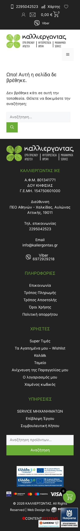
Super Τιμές (40, 341)
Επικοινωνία (40, 285)
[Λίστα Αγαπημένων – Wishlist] (66, 6)
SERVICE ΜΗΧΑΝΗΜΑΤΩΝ (40, 411)
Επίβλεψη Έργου (40, 418)
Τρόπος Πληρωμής (40, 293)
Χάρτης (54, 6)
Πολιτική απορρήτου (40, 314)
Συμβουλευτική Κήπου (40, 426)
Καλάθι (40, 355)
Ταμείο (40, 363)
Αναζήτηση (40, 450)
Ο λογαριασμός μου (40, 377)
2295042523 (27, 6)
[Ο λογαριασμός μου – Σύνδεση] (23, 15)
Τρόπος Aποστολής (40, 300)
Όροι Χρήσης (40, 307)
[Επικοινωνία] (34, 15)
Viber (45, 23)
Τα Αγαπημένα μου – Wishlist (40, 348)
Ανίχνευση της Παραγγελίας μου (40, 370)
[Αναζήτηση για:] (38, 117)
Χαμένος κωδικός (40, 384)
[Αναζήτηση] (12, 127)
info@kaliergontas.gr (40, 245)
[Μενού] (68, 54)
